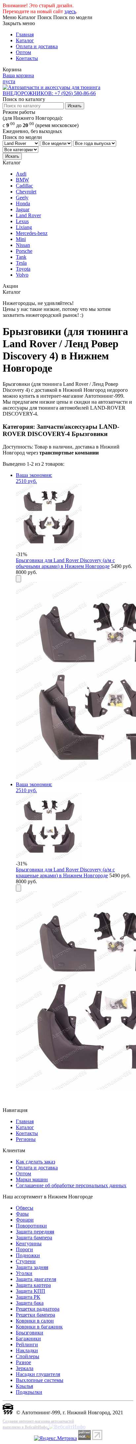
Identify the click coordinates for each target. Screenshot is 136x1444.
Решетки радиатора (37, 1309)
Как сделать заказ (35, 1161)
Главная (25, 34)
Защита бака (30, 1303)
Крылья (24, 1386)
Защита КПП (30, 1291)
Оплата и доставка (37, 46)
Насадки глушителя (38, 1374)
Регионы (26, 1139)
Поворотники (31, 1225)
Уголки (24, 1273)
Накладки (27, 1350)
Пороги (24, 1249)
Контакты (27, 58)
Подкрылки (29, 1392)
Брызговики (29, 1332)
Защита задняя (32, 1267)
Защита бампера (34, 1237)
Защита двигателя (36, 1279)
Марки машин (32, 1179)
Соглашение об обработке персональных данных (71, 1185)
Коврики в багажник (39, 1326)
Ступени (26, 1261)
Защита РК (28, 1297)
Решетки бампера (35, 1315)
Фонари (25, 1220)
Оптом (23, 52)
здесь (70, 11)
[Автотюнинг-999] (8, 1412)
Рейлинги (27, 1344)
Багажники (28, 1338)
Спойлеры (27, 1356)
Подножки (28, 1255)
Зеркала (24, 1368)
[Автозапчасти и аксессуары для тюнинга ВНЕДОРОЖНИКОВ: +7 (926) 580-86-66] (68, 93)
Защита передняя (35, 1231)
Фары (22, 1214)
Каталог (25, 40)
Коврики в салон (35, 1321)
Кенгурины (29, 1243)
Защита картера (33, 1285)
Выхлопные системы (39, 1380)
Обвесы (24, 1208)
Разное (23, 1362)
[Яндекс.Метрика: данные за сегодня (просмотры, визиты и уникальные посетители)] (55, 1438)
